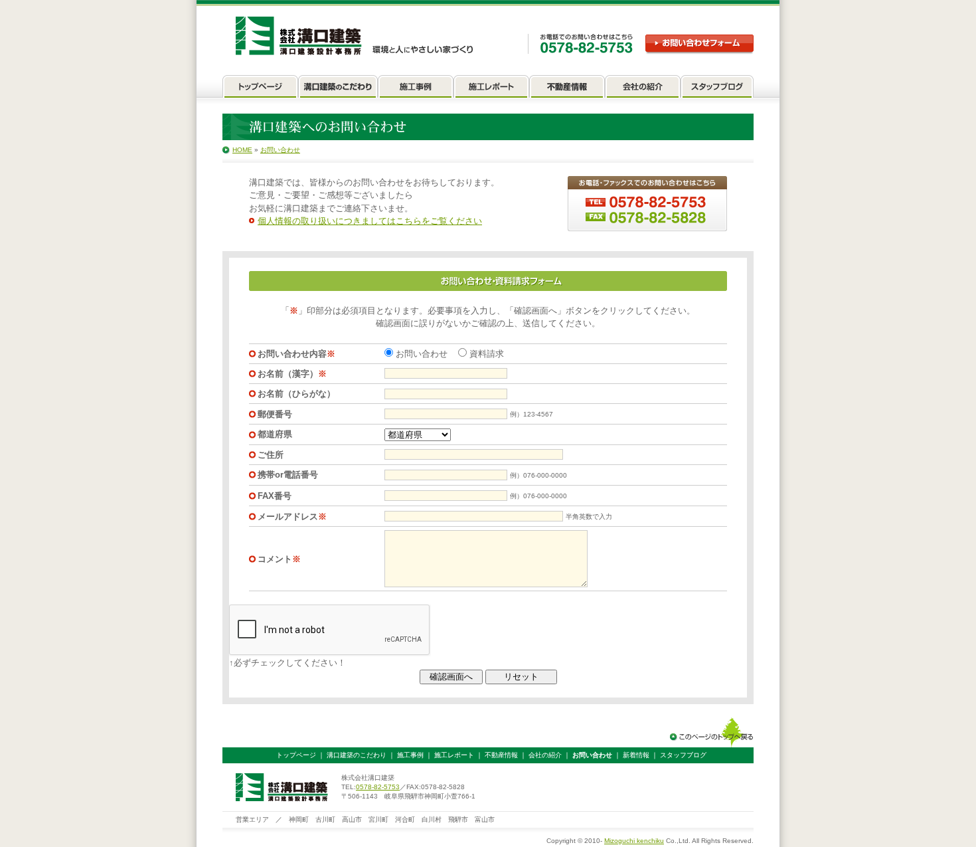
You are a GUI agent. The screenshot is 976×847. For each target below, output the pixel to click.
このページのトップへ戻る (711, 732)
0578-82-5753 (378, 787)
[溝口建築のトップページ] (260, 88)
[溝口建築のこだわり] (338, 88)
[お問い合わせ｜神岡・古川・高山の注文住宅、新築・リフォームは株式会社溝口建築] (354, 36)
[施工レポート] (491, 88)
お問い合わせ (280, 149)
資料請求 (485, 354)
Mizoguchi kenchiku (634, 840)
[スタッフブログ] (717, 88)
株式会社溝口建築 (282, 787)
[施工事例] (415, 88)
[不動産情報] (567, 88)
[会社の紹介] (643, 88)
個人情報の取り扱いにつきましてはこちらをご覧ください (370, 221)
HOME (242, 149)
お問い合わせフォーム (699, 44)
